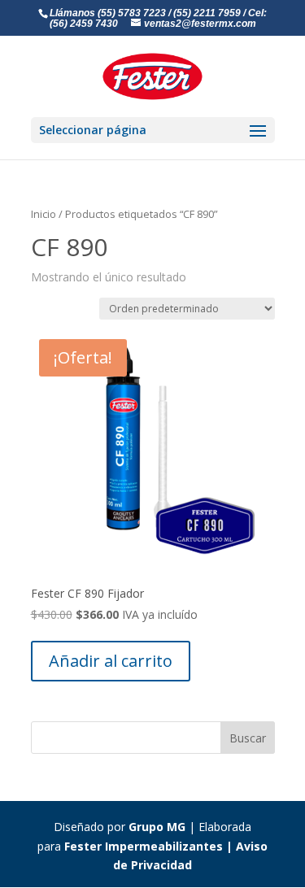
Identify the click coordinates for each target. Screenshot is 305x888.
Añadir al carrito (110, 661)
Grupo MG (157, 826)
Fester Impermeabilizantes (143, 846)
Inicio (43, 214)
